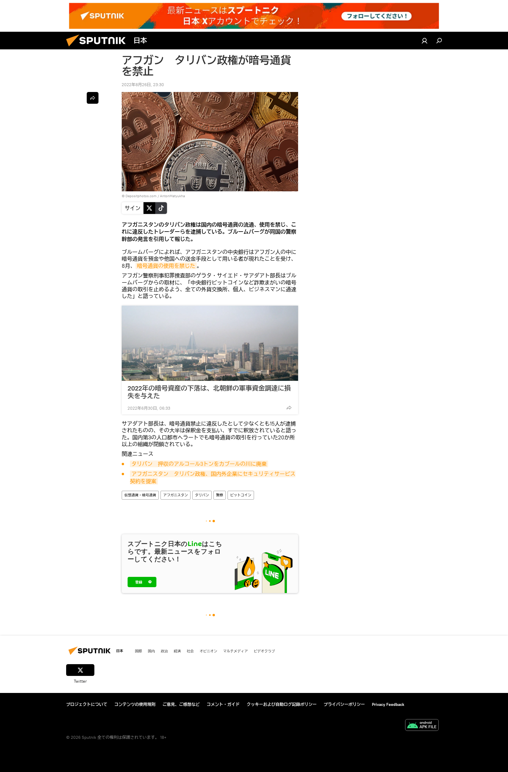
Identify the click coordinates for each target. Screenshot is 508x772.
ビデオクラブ (264, 651)
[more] (289, 407)
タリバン (202, 495)
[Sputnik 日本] (98, 48)
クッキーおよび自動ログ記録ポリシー (282, 704)
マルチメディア (235, 651)
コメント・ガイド (223, 704)
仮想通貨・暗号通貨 (140, 495)
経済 (177, 651)
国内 (151, 651)
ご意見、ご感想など (181, 704)
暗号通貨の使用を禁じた (166, 265)
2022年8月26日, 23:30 (143, 84)
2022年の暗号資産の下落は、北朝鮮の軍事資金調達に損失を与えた (209, 392)
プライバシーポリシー (344, 704)
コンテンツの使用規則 (135, 704)
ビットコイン (240, 495)
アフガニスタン (175, 495)
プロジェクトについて (86, 704)
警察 (219, 495)
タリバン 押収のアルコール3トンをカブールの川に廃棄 (199, 463)
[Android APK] (422, 725)
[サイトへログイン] (424, 40)
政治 (164, 651)
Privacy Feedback (388, 704)
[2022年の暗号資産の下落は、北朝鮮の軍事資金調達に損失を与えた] (210, 343)
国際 (138, 651)
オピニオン (208, 651)
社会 (190, 651)
